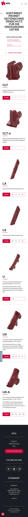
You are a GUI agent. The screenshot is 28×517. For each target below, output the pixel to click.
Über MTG (14, 441)
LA (4, 183)
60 (12, 194)
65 (16, 356)
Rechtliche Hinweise (14, 510)
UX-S (6, 392)
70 (16, 194)
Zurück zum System (14, 53)
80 (22, 194)
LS (4, 230)
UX (5, 334)
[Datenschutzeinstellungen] (3, 514)
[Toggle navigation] (25, 4)
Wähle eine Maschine (14, 37)
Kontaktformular (14, 451)
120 (20, 414)
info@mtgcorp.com (14, 494)
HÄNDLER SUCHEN (14, 443)
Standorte (14, 498)
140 (23, 414)
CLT (5, 85)
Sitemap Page (14, 512)
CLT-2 (7, 133)
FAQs (14, 446)
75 (19, 194)
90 (16, 414)
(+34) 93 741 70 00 (15, 492)
